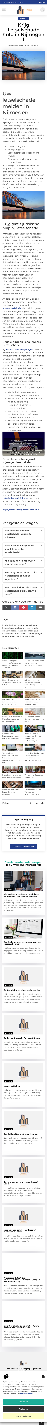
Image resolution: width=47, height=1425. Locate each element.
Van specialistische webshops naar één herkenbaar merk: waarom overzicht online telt (12, 758)
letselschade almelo (27, 625)
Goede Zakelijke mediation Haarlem (21, 1134)
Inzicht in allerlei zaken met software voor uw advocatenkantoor (21, 1327)
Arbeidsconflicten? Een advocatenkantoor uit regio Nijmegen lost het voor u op (22, 1280)
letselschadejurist (12, 308)
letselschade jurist (10, 633)
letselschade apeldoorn (13, 628)
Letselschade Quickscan (15, 498)
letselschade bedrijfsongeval (25, 631)
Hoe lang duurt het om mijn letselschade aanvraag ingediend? (23, 575)
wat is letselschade (25, 636)
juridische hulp (9, 625)
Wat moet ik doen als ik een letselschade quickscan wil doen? (23, 590)
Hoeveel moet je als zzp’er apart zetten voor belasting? (11, 682)
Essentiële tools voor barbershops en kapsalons (10, 792)
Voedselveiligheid (12, 1086)
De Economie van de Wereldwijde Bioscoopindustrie (33, 792)
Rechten (23, 18)
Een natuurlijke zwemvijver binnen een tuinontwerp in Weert (11, 702)
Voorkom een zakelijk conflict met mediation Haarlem (20, 1231)
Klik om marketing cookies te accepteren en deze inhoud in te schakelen (23, 443)
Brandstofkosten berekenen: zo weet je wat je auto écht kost (10, 736)
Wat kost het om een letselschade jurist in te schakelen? (23, 534)
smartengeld (8, 636)
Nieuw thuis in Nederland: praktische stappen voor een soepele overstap (21, 895)
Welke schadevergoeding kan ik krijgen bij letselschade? (23, 549)
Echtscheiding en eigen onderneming (22, 990)
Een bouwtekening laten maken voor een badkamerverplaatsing (34, 663)
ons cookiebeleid (26, 1394)
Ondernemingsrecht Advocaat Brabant (22, 1038)
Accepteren (23, 1402)
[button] (43, 1377)
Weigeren (23, 1409)
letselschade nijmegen (32, 633)
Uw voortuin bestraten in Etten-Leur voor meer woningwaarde (12, 719)
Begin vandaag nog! (23, 819)
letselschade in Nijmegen (19, 349)
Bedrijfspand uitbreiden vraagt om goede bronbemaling (34, 702)
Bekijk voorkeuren (23, 1416)
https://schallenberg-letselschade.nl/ (20, 509)
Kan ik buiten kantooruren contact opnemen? (23, 562)
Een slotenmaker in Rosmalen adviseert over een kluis (34, 719)
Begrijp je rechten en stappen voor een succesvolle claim (22, 943)
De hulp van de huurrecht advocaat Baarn (21, 1183)
